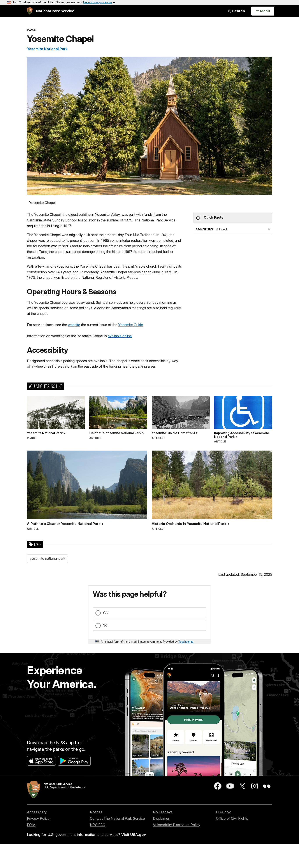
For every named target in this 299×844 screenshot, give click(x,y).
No (104, 625)
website (74, 325)
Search (238, 11)
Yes (105, 612)
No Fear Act (162, 812)
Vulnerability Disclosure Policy (176, 825)
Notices (96, 812)
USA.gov (223, 812)
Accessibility (37, 812)
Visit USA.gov (133, 834)
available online (120, 336)
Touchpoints (185, 641)
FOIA (31, 825)
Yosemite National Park (47, 49)
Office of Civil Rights (232, 818)
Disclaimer (161, 818)
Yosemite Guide (130, 325)
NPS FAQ (97, 825)
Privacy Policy (38, 818)
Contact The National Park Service (117, 818)
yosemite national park (47, 558)
